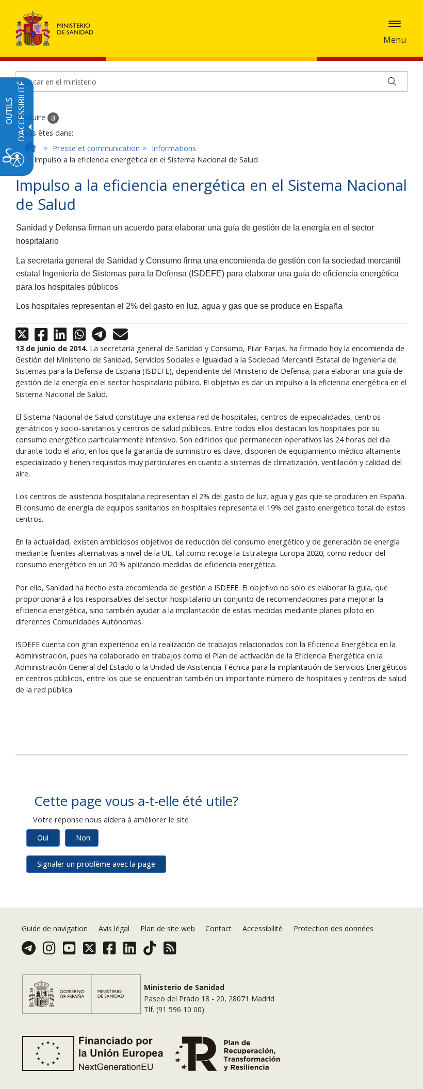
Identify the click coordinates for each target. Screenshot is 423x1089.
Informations (174, 148)
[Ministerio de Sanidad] (54, 28)
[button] (395, 24)
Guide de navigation (55, 928)
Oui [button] (42, 838)
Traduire (31, 117)
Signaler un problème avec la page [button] (96, 864)
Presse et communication (96, 148)
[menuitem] (56, 928)
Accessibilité (262, 928)
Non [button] (83, 838)
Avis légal (114, 928)
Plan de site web (167, 928)
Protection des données (333, 928)
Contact (218, 928)
